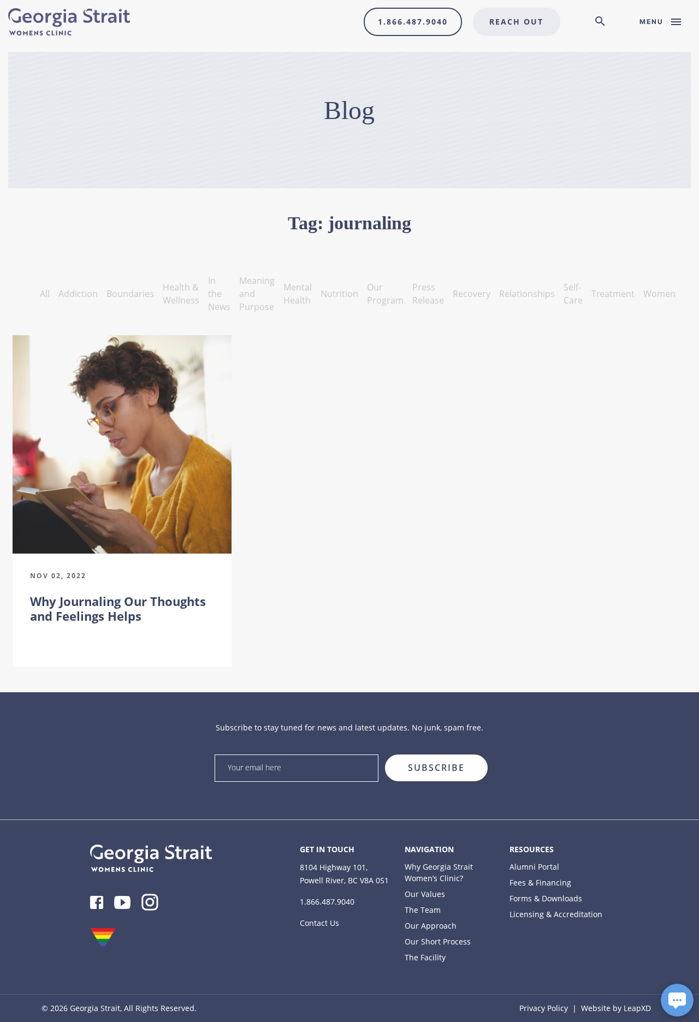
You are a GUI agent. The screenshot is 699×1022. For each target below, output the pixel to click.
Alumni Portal (534, 866)
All (45, 294)
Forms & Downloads (546, 898)
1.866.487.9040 (413, 21)
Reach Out (516, 21)
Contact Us (319, 923)
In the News (219, 294)
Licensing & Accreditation (556, 914)
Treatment (613, 294)
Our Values (425, 894)
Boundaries (130, 294)
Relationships (527, 294)
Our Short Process (438, 941)
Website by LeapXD (616, 1008)
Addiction (78, 294)
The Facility (425, 957)
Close (484, 751)
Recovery (471, 294)
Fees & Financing (540, 882)
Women (659, 294)
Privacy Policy (543, 1008)
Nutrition (339, 294)
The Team (423, 910)
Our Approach (431, 925)
